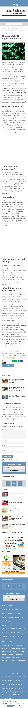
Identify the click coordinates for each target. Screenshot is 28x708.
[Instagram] (17, 4)
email (23, 648)
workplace (22, 666)
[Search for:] (14, 24)
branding (20, 645)
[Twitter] (14, 4)
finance (23, 651)
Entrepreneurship (7, 30)
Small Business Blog (14, 28)
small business (20, 660)
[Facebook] (11, 4)
